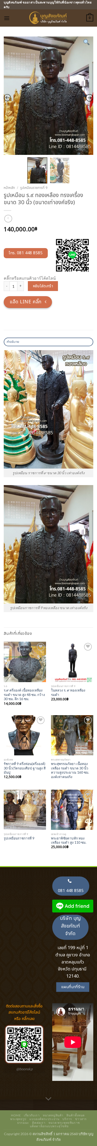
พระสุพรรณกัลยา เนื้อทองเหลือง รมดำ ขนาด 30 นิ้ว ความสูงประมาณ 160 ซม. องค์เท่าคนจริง (70, 770)
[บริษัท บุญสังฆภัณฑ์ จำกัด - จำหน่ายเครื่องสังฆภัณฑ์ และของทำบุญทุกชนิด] (48, 18)
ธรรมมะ (23, 1123)
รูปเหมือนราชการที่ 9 (34, 187)
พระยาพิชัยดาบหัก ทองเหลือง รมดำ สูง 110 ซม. (68, 840)
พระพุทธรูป (18, 1119)
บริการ (67, 1119)
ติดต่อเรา (38, 1123)
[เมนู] (7, 18)
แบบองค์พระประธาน (44, 1119)
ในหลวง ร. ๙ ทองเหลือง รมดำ (68, 692)
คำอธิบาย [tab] (13, 341)
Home (16, 1115)
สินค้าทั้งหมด (75, 1115)
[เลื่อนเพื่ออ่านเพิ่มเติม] (48, 1099)
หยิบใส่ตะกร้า (43, 286)
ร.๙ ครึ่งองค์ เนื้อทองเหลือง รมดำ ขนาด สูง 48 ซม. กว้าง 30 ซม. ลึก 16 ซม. (24, 694)
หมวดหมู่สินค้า (53, 1115)
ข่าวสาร (81, 1119)
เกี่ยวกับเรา (32, 1115)
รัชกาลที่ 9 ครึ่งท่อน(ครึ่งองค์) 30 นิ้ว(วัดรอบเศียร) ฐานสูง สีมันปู (25, 768)
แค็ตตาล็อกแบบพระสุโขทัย (49, 1126)
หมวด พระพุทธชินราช (64, 1123)
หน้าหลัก (9, 187)
